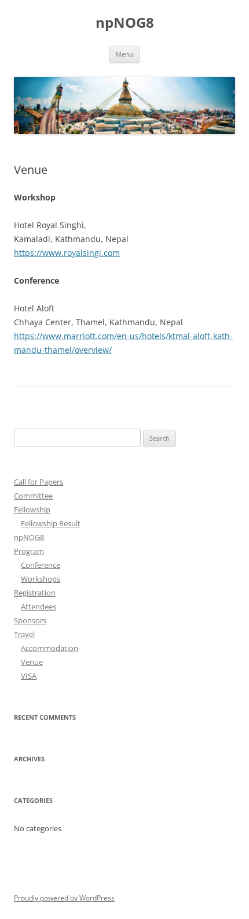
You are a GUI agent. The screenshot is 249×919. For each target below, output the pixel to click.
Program (29, 551)
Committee (33, 495)
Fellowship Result (50, 523)
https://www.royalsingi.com (67, 252)
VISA (28, 676)
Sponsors (30, 620)
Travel (24, 634)
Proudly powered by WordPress (64, 898)
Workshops (40, 579)
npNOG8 (125, 23)
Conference (40, 565)
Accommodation (49, 648)
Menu (124, 54)
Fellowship (32, 509)
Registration (35, 592)
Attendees (38, 606)
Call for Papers (38, 482)
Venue (32, 662)
